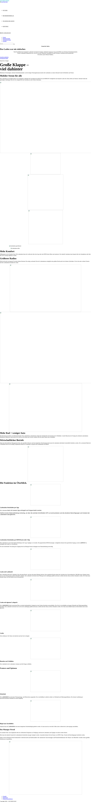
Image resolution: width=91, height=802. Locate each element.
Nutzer (4, 37)
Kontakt (4, 41)
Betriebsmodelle (6, 38)
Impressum (5, 797)
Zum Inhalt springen (4, 0)
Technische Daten (7, 40)
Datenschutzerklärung (8, 799)
